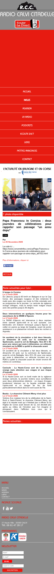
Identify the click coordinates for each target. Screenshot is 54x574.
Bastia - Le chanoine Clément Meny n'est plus (24, 394)
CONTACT (27, 159)
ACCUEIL (27, 91)
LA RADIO (27, 116)
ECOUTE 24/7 (27, 133)
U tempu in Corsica (12, 292)
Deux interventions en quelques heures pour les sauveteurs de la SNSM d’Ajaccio (27, 315)
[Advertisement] (27, 59)
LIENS (27, 142)
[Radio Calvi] (27, 210)
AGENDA (27, 108)
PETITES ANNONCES (27, 150)
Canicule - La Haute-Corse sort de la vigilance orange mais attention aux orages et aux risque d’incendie (27, 370)
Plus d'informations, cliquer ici (16, 260)
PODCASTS (27, 125)
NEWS (27, 100)
